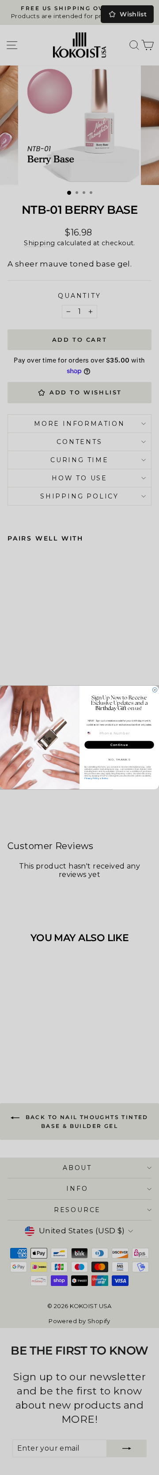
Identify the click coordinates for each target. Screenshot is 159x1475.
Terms (105, 778)
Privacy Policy (91, 778)
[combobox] (91, 733)
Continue (119, 744)
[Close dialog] (154, 689)
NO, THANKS (119, 759)
